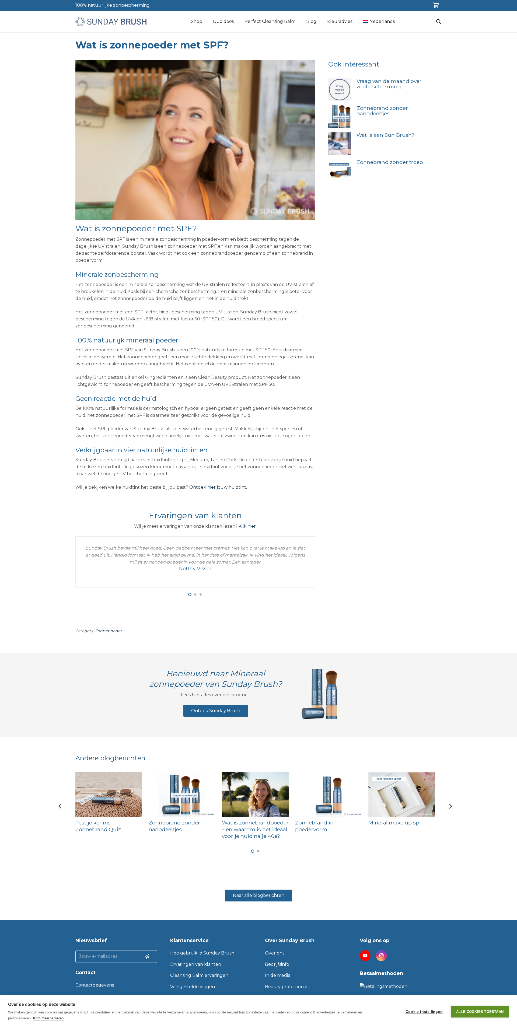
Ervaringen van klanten (195, 964)
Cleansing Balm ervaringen (199, 975)
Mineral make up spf (394, 822)
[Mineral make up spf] (401, 794)
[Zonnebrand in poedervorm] (328, 794)
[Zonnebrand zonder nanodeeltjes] (182, 794)
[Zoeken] (438, 22)
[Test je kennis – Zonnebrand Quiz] (108, 794)
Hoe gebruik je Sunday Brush (202, 953)
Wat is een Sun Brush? (385, 135)
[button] (190, 594)
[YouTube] (365, 955)
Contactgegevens (94, 985)
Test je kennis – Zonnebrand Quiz (98, 826)
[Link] (110, 21)
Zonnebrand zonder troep (390, 162)
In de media (277, 975)
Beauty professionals (287, 986)
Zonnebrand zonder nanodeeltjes (382, 111)
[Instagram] (381, 955)
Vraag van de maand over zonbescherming (389, 84)
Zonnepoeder (108, 630)
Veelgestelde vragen (192, 986)
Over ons (274, 953)
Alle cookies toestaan (480, 1012)
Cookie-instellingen (424, 1012)
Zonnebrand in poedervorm (314, 826)
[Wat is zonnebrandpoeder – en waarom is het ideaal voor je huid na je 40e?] (255, 794)
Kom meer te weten (48, 1018)
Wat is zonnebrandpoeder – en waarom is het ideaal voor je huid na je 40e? (255, 829)
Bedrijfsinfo (277, 964)
